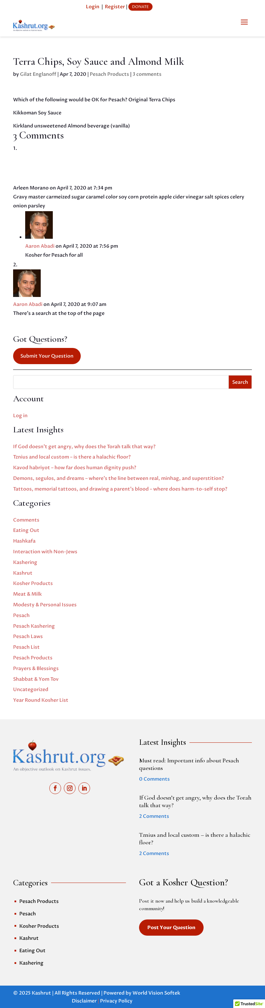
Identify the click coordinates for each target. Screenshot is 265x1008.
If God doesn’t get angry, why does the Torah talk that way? (84, 446)
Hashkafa (24, 541)
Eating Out (26, 530)
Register (115, 6)
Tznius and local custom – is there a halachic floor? (72, 457)
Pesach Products (109, 74)
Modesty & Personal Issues (45, 604)
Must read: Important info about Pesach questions (189, 764)
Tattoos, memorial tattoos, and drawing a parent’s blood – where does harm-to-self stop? (120, 489)
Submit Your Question (46, 356)
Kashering (25, 562)
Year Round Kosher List (40, 700)
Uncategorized (30, 689)
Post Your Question (171, 927)
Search (240, 382)
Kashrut (22, 573)
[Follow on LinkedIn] (84, 788)
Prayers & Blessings (36, 668)
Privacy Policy (116, 1001)
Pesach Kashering (34, 626)
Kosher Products (33, 583)
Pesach (21, 615)
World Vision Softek (156, 993)
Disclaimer (84, 1001)
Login (92, 6)
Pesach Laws (28, 636)
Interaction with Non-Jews (45, 551)
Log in (20, 415)
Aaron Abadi (40, 246)
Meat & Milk (27, 594)
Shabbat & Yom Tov (36, 679)
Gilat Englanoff (38, 74)
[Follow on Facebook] (55, 788)
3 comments (146, 74)
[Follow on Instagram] (70, 788)
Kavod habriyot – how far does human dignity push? (74, 467)
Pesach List (26, 647)
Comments (26, 520)
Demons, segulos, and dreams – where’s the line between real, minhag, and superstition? (118, 478)
